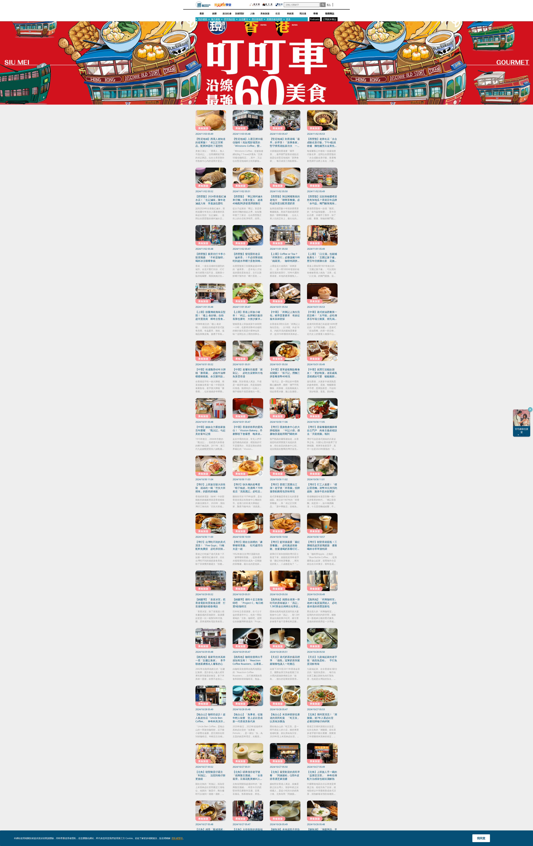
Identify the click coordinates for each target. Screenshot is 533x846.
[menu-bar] (332, 4)
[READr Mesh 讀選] (279, 4)
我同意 (481, 838)
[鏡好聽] (255, 4)
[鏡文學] (268, 4)
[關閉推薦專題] (530, 409)
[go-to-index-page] (203, 5)
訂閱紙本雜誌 (329, 19)
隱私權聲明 (177, 838)
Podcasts (315, 19)
